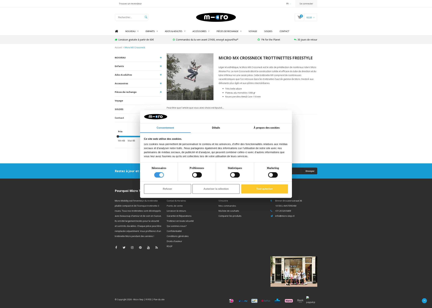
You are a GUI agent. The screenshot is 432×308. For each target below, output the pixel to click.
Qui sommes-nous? (176, 225)
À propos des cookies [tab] (267, 127)
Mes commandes (227, 205)
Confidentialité (174, 231)
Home (116, 31)
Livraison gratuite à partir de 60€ (136, 39)
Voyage (253, 31)
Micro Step (138, 299)
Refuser (167, 189)
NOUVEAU (130, 31)
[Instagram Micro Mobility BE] (132, 247)
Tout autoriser (264, 189)
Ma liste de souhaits (229, 210)
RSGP (169, 246)
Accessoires (200, 31)
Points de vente (175, 205)
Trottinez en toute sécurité (180, 220)
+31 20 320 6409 (283, 210)
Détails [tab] (216, 127)
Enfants (150, 31)
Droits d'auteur (174, 241)
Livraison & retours (176, 210)
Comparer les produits (230, 215)
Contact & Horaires (176, 200)
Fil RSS (148, 299)
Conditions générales (178, 236)
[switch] (197, 175)
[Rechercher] (145, 17)
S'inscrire (223, 200)
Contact (284, 31)
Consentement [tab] (165, 127)
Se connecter (306, 3)
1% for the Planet (270, 39)
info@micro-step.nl (284, 215)
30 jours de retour (307, 39)
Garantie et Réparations (179, 215)
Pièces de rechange (227, 31)
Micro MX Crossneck (135, 47)
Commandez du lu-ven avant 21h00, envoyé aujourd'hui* (207, 39)
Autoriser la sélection (216, 189)
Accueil (118, 47)
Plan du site (159, 299)
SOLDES (268, 31)
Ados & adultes (173, 31)
